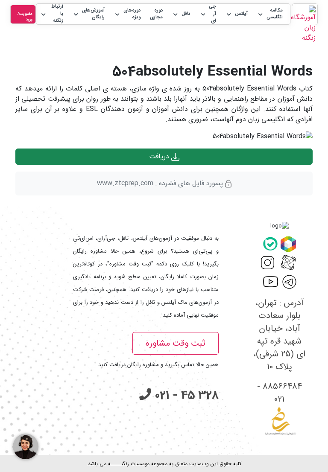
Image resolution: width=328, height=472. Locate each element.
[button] (269, 14)
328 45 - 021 (185, 395)
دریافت (160, 156)
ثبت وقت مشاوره (175, 343)
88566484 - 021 (279, 393)
